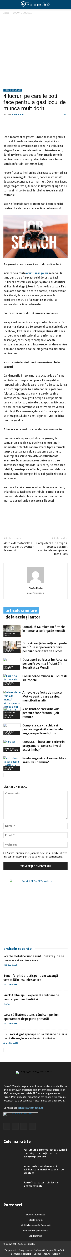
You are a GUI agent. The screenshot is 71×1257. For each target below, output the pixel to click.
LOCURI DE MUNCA (22, 12)
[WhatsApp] (22, 522)
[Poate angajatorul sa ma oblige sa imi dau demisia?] (12, 763)
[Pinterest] (30, 522)
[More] (46, 522)
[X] (38, 522)
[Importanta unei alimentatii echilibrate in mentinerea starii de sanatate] (12, 1170)
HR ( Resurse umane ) (9, 634)
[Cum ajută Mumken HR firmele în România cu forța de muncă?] (12, 631)
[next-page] (11, 775)
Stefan (6, 1004)
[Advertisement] (35, 51)
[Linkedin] (14, 522)
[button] (65, 4)
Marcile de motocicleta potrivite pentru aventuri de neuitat (18, 547)
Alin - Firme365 (10, 1043)
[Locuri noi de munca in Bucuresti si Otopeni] (12, 680)
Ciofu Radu (18, 114)
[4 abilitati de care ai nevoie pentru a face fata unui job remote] (12, 713)
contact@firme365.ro (30, 1107)
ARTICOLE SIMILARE (21, 610)
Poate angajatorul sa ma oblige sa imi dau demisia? (44, 760)
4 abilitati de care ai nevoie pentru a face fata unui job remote (40, 713)
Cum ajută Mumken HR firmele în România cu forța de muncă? (43, 629)
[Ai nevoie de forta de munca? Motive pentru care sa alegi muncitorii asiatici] (12, 703)
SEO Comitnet (10, 965)
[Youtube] (32, 1126)
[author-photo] (35, 583)
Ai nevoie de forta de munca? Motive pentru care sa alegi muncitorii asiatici (42, 696)
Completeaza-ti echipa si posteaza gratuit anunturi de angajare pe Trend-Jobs (52, 549)
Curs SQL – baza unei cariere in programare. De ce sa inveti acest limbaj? (43, 746)
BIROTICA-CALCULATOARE (11, 749)
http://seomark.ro (35, 593)
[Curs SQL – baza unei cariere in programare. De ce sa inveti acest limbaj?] (12, 746)
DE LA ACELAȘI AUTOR (23, 617)
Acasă (6, 12)
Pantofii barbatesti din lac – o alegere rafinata (41, 1184)
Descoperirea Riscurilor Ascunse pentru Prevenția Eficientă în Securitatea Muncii (45, 663)
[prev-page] (5, 775)
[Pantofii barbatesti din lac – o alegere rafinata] (12, 1187)
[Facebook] (6, 522)
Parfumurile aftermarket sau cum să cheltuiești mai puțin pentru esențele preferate (45, 1153)
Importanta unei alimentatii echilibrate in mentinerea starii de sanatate (43, 1170)
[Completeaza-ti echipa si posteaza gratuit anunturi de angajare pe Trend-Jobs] (12, 729)
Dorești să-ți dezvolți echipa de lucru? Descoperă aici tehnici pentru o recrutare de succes (44, 647)
